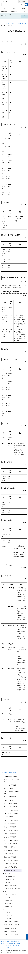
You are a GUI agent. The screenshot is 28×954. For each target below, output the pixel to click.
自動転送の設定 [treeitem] (8, 906)
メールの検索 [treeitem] (8, 918)
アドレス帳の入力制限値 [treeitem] (10, 867)
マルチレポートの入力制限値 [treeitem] (11, 924)
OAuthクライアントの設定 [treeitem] (11, 885)
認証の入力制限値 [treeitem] (8, 788)
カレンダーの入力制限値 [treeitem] (10, 803)
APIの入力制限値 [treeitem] (8, 817)
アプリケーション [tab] (10, 15)
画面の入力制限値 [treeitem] (8, 800)
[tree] (13, 856)
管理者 (7, 23)
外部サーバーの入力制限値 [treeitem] (11, 810)
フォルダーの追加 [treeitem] (9, 915)
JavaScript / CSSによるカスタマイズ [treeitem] (13, 888)
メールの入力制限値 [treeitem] (9, 870)
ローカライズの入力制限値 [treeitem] (11, 813)
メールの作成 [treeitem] (8, 912)
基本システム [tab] (3, 15)
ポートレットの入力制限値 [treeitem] (11, 830)
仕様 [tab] (24, 15)
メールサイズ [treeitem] (8, 882)
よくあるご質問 (5, 948)
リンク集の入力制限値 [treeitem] (10, 837)
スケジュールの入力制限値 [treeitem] (11, 840)
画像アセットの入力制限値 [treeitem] (11, 935)
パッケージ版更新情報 (6, 945)
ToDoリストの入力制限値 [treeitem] (10, 863)
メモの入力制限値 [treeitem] (8, 853)
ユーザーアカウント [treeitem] (9, 879)
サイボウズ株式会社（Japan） (8, 943)
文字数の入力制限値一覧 (20, 23)
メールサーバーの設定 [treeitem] (10, 876)
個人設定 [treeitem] (7, 891)
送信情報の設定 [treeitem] (8, 900)
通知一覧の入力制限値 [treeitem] (10, 931)
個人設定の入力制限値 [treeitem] (10, 823)
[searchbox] (13, 4)
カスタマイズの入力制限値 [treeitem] (11, 820)
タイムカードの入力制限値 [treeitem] (11, 860)
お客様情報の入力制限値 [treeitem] (10, 776)
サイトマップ (16, 945)
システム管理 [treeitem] (7, 873)
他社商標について (5, 941)
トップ (2, 23)
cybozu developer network (16, 948)
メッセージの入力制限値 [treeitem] (10, 843)
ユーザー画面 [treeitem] (7, 909)
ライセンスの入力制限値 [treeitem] (10, 807)
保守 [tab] (17, 15)
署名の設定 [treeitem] (7, 897)
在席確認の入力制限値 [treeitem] (10, 928)
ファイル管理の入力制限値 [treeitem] (11, 850)
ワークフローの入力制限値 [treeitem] (11, 921)
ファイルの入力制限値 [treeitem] (10, 796)
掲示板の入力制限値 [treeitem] (9, 847)
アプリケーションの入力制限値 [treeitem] (11, 780)
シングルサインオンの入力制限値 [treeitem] (11, 792)
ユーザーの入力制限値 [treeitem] (10, 785)
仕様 (12, 23)
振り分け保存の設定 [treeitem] (9, 903)
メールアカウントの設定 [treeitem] (10, 894)
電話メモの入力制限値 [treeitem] (10, 857)
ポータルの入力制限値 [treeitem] (10, 827)
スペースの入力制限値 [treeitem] (10, 833)
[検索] (26, 4)
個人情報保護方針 (15, 941)
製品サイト (19, 943)
